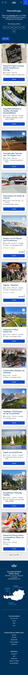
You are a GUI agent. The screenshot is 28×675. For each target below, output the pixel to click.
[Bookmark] (23, 46)
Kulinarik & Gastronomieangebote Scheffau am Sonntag (13, 68)
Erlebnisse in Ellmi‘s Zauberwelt (10, 331)
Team (14, 623)
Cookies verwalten (14, 661)
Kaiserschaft (14, 639)
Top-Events (11, 16)
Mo (4, 27)
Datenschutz (14, 658)
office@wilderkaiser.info (14, 579)
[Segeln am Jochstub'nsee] (14, 440)
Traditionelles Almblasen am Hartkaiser (14, 372)
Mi (12, 27)
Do (16, 27)
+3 (23, 233)
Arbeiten (14, 637)
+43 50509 (14, 577)
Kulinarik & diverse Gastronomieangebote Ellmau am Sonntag (13, 537)
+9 (23, 324)
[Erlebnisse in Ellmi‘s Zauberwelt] (14, 317)
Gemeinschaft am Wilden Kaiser (14, 633)
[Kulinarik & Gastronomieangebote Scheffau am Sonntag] (14, 53)
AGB (14, 656)
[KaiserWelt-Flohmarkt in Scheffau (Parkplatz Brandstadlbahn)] (14, 96)
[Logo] (14, 2)
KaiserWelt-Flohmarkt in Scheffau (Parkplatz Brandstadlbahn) (12, 111)
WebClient (14, 644)
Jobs (14, 625)
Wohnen (14, 635)
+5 (23, 447)
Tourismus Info (14, 618)
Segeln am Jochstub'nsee (12, 452)
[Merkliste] (3, 2)
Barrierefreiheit (14, 663)
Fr (19, 27)
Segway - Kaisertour (11, 285)
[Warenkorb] (6, 2)
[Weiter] (21, 555)
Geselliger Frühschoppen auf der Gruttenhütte (13, 412)
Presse (14, 621)
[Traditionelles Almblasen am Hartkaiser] (14, 358)
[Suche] (21, 2)
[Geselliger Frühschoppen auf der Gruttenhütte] (14, 399)
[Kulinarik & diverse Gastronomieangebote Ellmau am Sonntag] (14, 523)
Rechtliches (14, 651)
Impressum (14, 654)
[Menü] (25, 2)
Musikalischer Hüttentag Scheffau (12, 494)
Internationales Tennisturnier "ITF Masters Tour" (13, 154)
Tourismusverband (14, 616)
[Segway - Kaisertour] (14, 272)
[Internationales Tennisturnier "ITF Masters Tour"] (14, 141)
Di (8, 27)
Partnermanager (14, 642)
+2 (23, 365)
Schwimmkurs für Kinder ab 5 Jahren (13, 197)
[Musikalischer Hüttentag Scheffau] (14, 480)
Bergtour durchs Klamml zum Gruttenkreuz (12, 239)
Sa (23, 27)
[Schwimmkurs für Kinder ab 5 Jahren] (14, 183)
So (14, 31)
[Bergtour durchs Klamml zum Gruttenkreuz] (14, 226)
